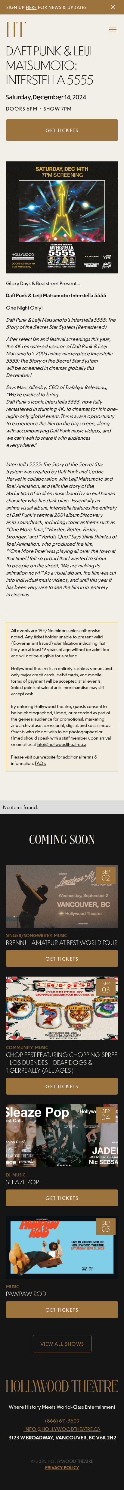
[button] (112, 29)
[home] (16, 29)
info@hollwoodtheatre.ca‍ (61, 744)
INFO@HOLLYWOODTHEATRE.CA (62, 1429)
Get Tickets (62, 958)
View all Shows (62, 1343)
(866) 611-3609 (62, 1420)
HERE (31, 7)
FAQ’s (40, 763)
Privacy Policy (62, 1467)
